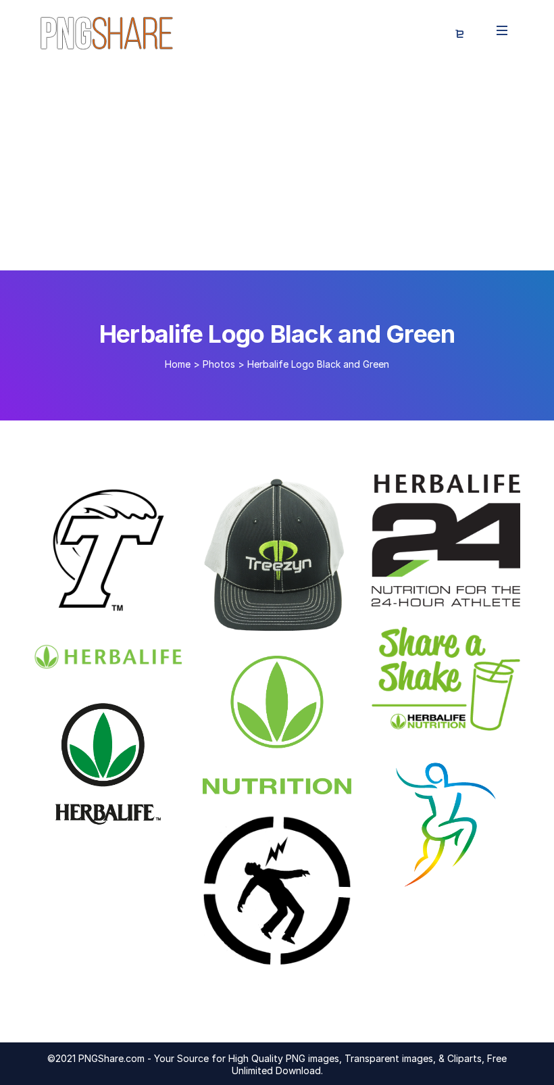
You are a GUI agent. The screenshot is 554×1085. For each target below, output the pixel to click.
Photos (219, 364)
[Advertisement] (277, 169)
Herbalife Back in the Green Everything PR (171, 655)
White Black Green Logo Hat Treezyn (333, 622)
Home (178, 364)
